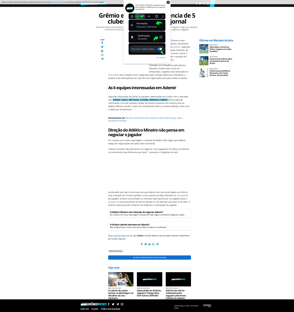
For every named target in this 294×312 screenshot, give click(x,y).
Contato (94, 309)
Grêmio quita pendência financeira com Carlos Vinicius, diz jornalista (220, 73)
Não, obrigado (161, 57)
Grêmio (176, 46)
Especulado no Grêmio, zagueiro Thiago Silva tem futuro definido (149, 293)
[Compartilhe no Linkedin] (102, 50)
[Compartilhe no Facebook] (102, 42)
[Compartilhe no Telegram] (102, 58)
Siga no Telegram (117, 304)
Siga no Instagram (122, 304)
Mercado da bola (115, 251)
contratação (182, 195)
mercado (112, 74)
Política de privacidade (110, 309)
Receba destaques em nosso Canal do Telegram (149, 258)
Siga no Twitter (113, 304)
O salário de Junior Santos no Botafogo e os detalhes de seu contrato (120, 294)
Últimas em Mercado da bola (216, 40)
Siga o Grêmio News (117, 235)
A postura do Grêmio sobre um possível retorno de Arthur (221, 61)
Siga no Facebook (108, 304)
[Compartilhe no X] (102, 46)
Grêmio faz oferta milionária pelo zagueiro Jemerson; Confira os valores (176, 294)
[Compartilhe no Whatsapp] (102, 54)
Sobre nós (84, 309)
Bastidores (214, 45)
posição (112, 201)
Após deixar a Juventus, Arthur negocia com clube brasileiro (220, 49)
